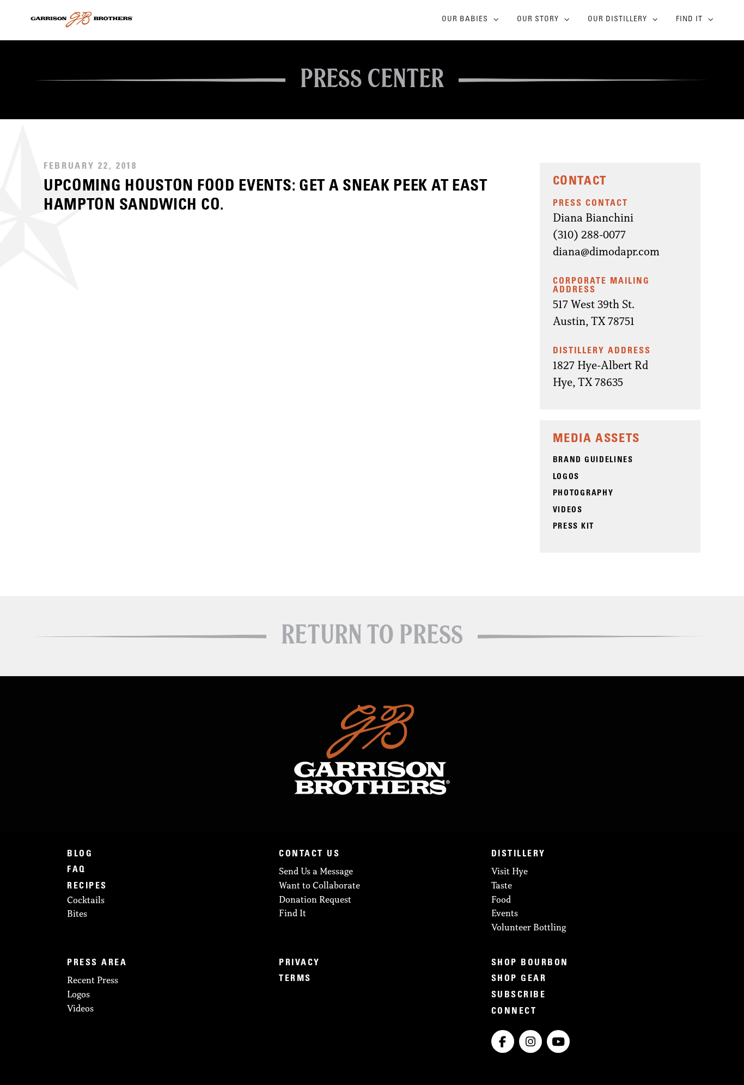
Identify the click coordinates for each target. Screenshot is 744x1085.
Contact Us (309, 854)
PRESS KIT (573, 527)
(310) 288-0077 (589, 234)
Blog (80, 854)
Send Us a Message (316, 871)
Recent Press (92, 979)
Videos (80, 1008)
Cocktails (86, 899)
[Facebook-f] (502, 1041)
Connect (514, 1011)
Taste (501, 885)
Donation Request (315, 899)
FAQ (76, 870)
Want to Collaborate (319, 885)
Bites (77, 913)
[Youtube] (558, 1041)
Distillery (518, 854)
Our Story (538, 19)
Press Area (97, 963)
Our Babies (465, 19)
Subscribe (518, 995)
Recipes (87, 886)
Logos (78, 994)
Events (504, 913)
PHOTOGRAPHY (583, 494)
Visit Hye (509, 871)
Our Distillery (617, 19)
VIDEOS (568, 510)
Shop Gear (519, 978)
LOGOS (566, 477)
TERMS (295, 978)
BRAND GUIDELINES (593, 460)
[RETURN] (372, 633)
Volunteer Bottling (528, 927)
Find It (689, 19)
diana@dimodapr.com (606, 251)
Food (501, 899)
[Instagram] (530, 1041)
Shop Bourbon (530, 963)
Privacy (299, 963)
